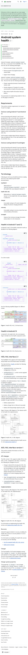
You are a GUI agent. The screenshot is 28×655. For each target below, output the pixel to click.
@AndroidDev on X (5, 614)
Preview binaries (4, 602)
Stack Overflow (4, 640)
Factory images (4, 604)
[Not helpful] (12, 34)
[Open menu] (2, 1)
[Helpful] (10, 34)
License (20, 647)
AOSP (2, 31)
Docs (6, 31)
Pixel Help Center (4, 633)
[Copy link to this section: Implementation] (12, 487)
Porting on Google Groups (6, 625)
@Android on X (4, 612)
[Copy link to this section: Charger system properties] (17, 562)
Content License (14, 584)
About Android (4, 647)
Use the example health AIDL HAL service (14, 542)
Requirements (4, 598)
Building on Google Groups (7, 623)
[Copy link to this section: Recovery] (8, 529)
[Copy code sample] (26, 233)
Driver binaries (4, 606)
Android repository (5, 596)
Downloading (4, 600)
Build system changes (9, 544)
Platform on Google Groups (7, 621)
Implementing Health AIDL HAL (14, 525)
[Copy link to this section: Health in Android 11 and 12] (23, 225)
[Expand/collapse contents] (9, 45)
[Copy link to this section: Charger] (7, 549)
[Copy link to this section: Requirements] (13, 103)
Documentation (6, 6)
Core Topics (11, 31)
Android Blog (4, 616)
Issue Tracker (4, 642)
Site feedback (5, 649)
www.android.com (5, 635)
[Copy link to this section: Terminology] (12, 174)
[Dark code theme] (24, 233)
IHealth (12, 364)
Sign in (24, 1)
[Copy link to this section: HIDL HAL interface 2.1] (19, 357)
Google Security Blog (5, 619)
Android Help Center (5, 631)
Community (11, 647)
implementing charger (15, 558)
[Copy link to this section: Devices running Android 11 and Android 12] (3, 114)
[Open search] (18, 1)
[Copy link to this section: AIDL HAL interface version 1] (24, 448)
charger (6, 475)
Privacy (25, 647)
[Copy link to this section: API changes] (10, 456)
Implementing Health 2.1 (11, 442)
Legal (16, 647)
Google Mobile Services (6, 637)
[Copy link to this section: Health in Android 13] (18, 331)
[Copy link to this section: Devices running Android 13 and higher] (2, 145)
